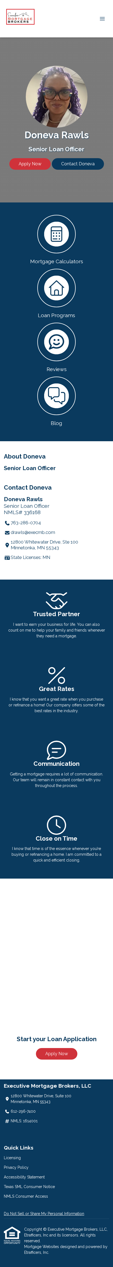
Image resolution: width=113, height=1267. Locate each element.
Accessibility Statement (24, 1177)
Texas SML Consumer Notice (29, 1186)
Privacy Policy (16, 1167)
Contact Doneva (78, 163)
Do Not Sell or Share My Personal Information (44, 1213)
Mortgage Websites (42, 1246)
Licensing (12, 1158)
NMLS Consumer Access (26, 1196)
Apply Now (30, 163)
